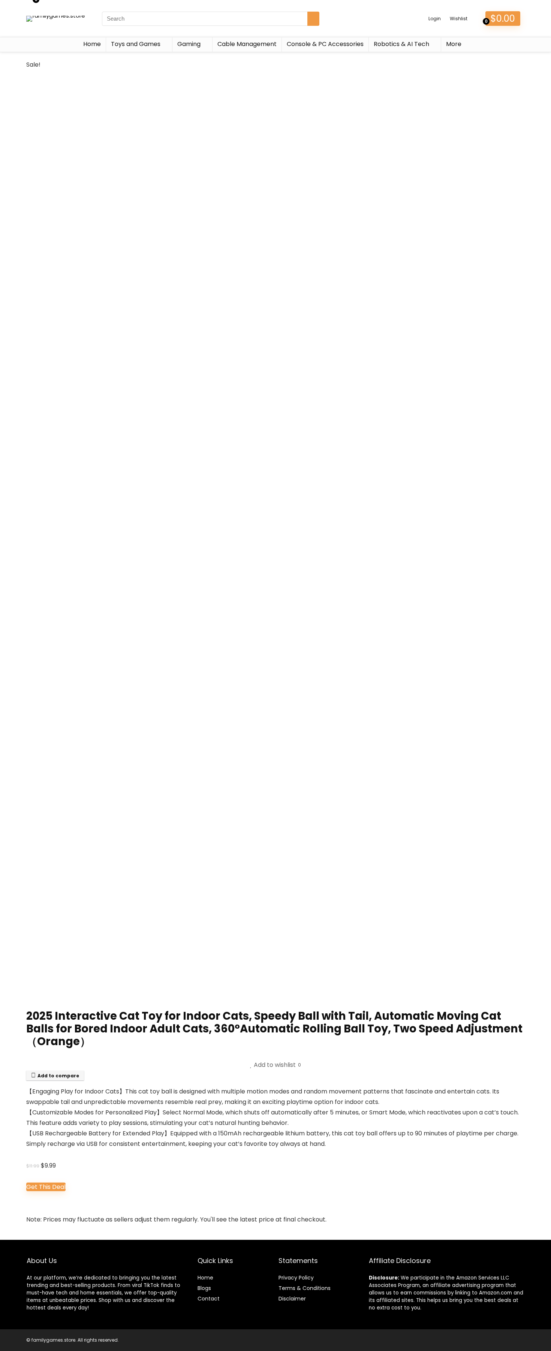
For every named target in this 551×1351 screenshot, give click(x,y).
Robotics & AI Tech (401, 44)
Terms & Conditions (304, 1288)
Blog (203, 1288)
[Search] (313, 19)
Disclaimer (292, 1298)
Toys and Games (135, 44)
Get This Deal (46, 1187)
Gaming (189, 44)
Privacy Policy (296, 1277)
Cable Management (247, 44)
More (453, 44)
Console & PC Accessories (325, 44)
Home (92, 44)
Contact (209, 1298)
